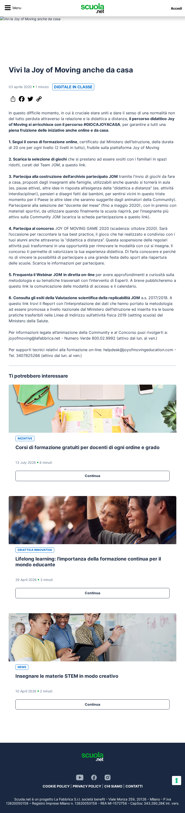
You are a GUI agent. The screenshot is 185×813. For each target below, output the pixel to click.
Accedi (176, 8)
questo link (75, 164)
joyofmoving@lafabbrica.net (34, 338)
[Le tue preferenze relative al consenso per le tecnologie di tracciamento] (176, 780)
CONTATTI (134, 786)
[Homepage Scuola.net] (92, 8)
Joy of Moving (146, 147)
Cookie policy (56, 786)
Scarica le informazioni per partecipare (68, 263)
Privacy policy (87, 786)
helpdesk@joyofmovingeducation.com (138, 349)
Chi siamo (113, 786)
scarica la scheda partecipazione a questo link (105, 216)
